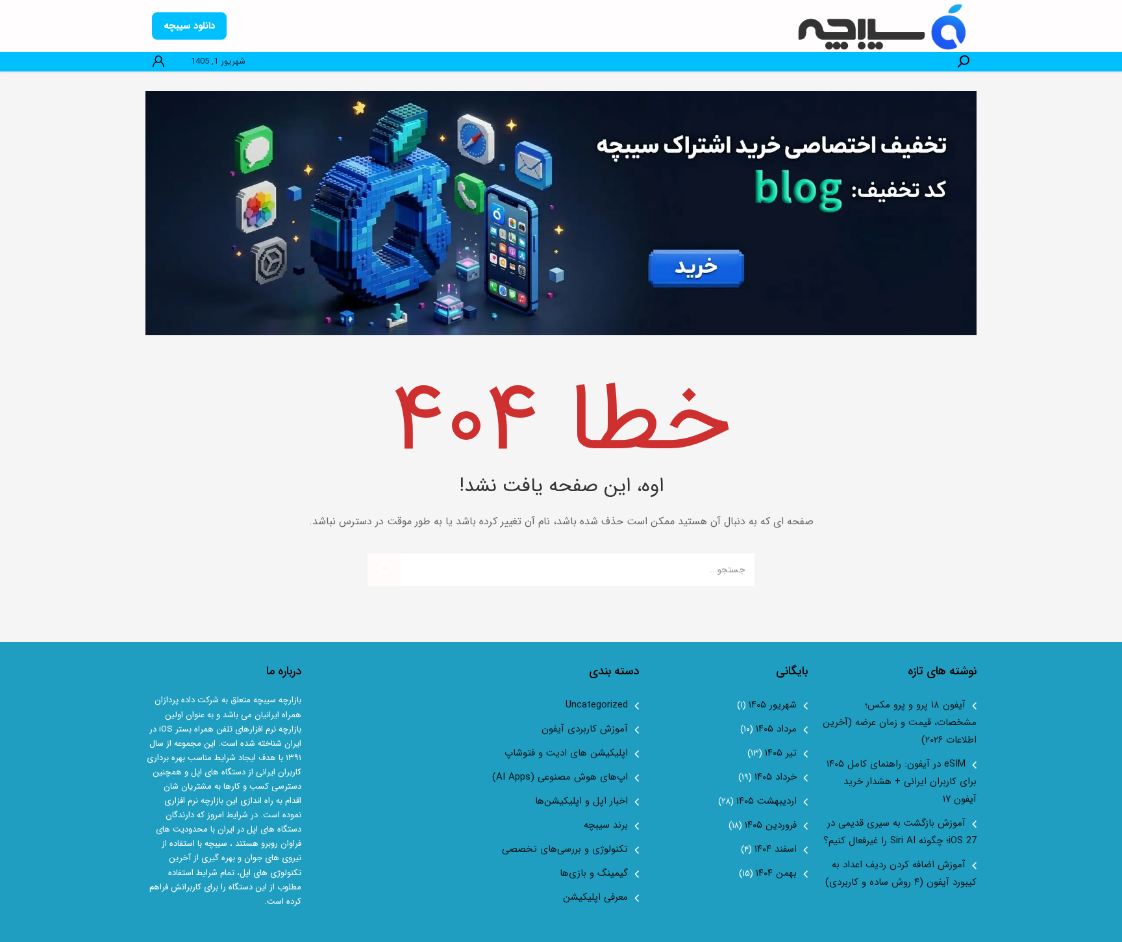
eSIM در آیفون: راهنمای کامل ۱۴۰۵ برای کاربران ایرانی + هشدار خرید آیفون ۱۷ (902, 781)
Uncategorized (597, 705)
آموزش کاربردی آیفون (585, 729)
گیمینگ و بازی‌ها (594, 873)
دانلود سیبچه (189, 26)
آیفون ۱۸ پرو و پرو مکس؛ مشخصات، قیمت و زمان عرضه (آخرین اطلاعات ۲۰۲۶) (900, 722)
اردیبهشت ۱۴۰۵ (766, 801)
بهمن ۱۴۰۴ (776, 873)
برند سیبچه (606, 825)
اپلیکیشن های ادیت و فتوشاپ (566, 753)
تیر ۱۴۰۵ (781, 753)
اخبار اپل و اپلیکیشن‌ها (581, 801)
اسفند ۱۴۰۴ (775, 849)
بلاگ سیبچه (883, 26)
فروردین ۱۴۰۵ (771, 825)
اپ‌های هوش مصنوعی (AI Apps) (560, 777)
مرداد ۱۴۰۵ (776, 729)
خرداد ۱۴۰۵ (775, 777)
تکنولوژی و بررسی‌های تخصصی (565, 849)
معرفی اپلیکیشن (595, 897)
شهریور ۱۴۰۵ (773, 705)
